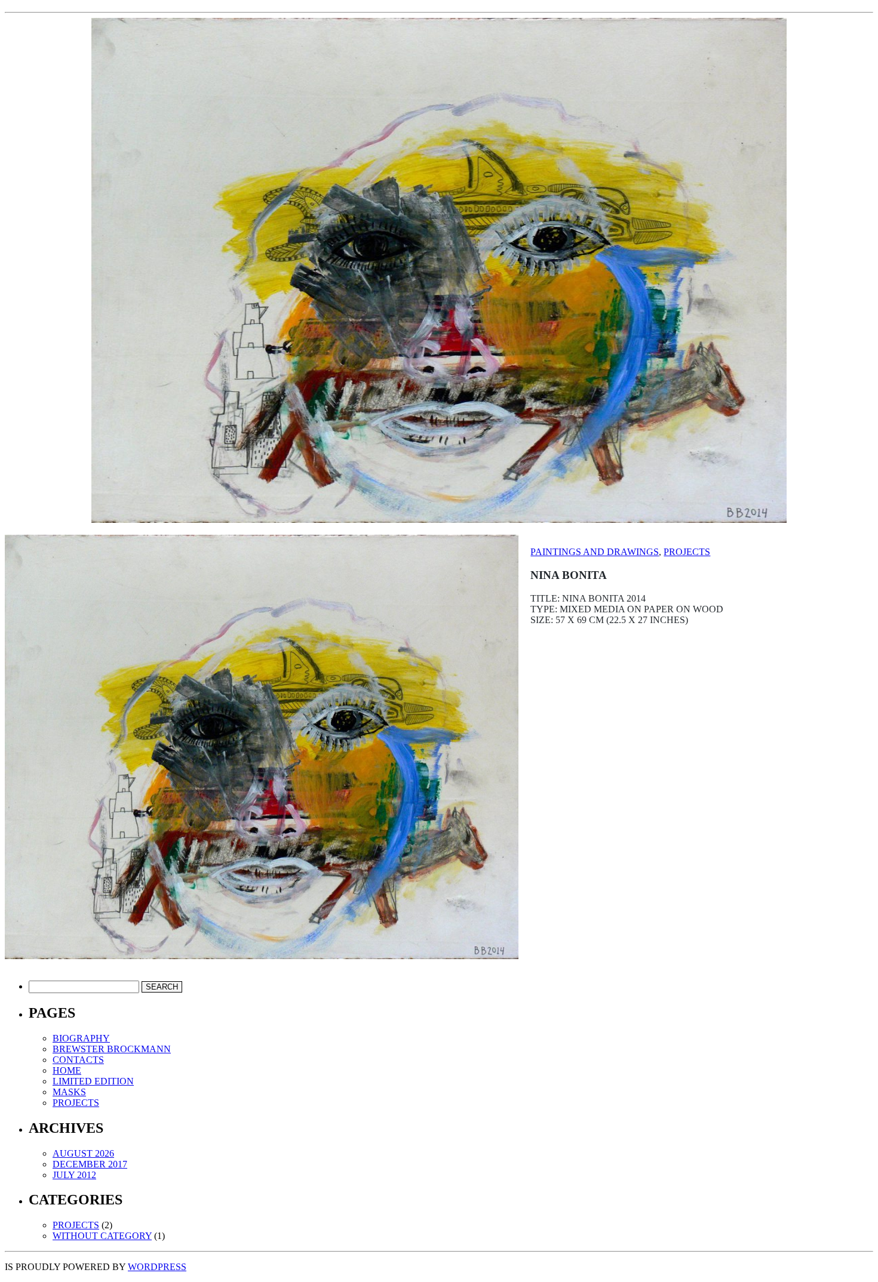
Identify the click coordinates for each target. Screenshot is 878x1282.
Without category (102, 1236)
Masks (69, 1092)
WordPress (157, 1267)
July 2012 (74, 1175)
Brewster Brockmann (112, 1049)
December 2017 (90, 1164)
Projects (687, 552)
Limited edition (93, 1081)
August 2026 (83, 1153)
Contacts (78, 1060)
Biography (81, 1038)
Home (67, 1070)
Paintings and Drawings (594, 552)
